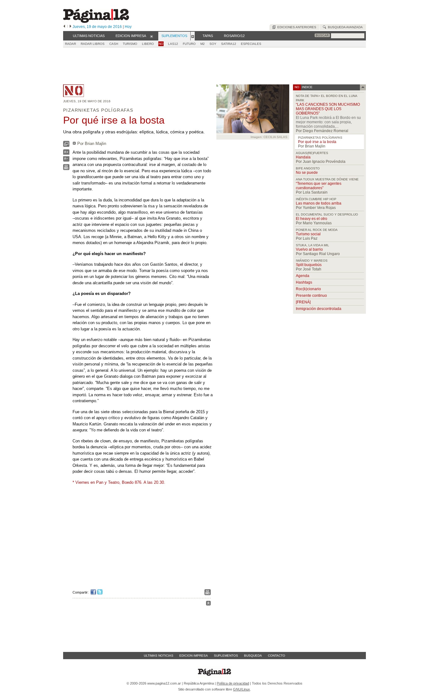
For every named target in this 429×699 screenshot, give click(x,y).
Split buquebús (309, 265)
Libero (148, 43)
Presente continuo (311, 295)
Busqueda (253, 655)
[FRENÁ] (303, 302)
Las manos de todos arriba (318, 203)
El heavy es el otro (311, 218)
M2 (202, 43)
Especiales (251, 43)
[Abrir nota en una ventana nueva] (66, 145)
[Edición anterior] (64, 26)
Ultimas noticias (158, 655)
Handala (303, 157)
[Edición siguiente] (70, 26)
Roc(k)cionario (308, 289)
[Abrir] (151, 36)
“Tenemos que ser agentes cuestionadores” (318, 185)
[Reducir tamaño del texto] (66, 160)
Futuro (189, 43)
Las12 (173, 43)
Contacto (276, 655)
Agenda (302, 276)
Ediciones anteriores (295, 27)
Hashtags (304, 282)
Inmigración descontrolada (318, 309)
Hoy (128, 26)
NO (161, 43)
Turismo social (308, 234)
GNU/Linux (241, 689)
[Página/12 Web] (96, 21)
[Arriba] (208, 604)
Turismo (130, 43)
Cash (113, 43)
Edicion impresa (193, 655)
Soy (212, 43)
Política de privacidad (233, 683)
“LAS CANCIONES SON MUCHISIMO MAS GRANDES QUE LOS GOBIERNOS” (328, 108)
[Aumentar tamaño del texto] (66, 153)
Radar (70, 43)
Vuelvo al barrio (309, 249)
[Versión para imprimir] (66, 168)
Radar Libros (93, 43)
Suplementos (226, 655)
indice (306, 87)
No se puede (307, 172)
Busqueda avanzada (344, 27)
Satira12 (228, 43)
